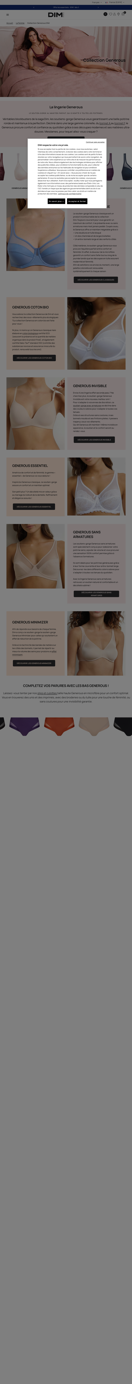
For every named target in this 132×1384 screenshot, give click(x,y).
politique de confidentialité (69, 193)
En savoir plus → (56, 201)
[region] (67, 173)
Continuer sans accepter (95, 142)
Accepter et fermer (77, 201)
